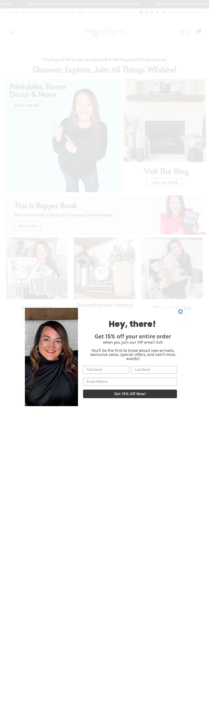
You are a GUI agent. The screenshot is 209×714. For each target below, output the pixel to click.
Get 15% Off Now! (130, 393)
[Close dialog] (180, 312)
